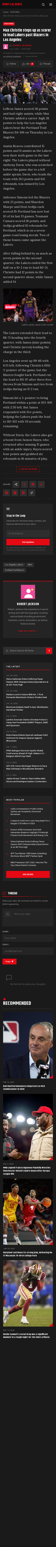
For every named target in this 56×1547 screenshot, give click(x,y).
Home (6, 12)
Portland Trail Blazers (14, 570)
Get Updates (28, 542)
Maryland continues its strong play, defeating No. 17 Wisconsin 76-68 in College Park (28, 1254)
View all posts (26, 631)
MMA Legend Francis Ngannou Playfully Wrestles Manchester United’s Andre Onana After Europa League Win (26, 1171)
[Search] (43, 4)
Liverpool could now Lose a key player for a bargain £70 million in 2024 (30, 822)
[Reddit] (6, 492)
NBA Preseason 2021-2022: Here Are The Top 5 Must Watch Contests (29, 863)
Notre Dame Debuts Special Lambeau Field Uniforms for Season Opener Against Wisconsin (27, 738)
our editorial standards (12, 56)
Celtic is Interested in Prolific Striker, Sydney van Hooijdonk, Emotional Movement (27, 811)
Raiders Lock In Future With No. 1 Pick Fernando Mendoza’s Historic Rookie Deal (26, 695)
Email (6, 944)
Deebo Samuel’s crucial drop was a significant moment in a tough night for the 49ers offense (26, 1335)
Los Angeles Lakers (14, 565)
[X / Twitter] (24, 484)
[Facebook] (32, 484)
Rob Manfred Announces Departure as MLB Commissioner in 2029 (24, 1087)
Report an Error (29, 469)
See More (28, 874)
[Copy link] (31, 492)
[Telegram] (15, 492)
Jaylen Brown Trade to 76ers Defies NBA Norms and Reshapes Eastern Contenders (26, 780)
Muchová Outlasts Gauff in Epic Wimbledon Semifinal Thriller (27, 708)
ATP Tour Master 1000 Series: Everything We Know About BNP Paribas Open (29, 854)
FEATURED (15, 12)
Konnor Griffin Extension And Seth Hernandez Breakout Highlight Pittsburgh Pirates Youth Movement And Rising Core (29, 832)
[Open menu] (51, 4)
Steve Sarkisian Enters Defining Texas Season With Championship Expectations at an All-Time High (27, 682)
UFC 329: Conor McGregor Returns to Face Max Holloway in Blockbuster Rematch (26, 767)
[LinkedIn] (23, 492)
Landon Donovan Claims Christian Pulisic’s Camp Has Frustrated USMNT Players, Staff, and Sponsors (27, 722)
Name (6, 932)
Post (8, 961)
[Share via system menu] (16, 484)
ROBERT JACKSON (22, 45)
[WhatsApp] (41, 484)
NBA (30, 565)
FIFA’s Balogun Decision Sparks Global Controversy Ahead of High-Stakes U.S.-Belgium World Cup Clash (25, 753)
